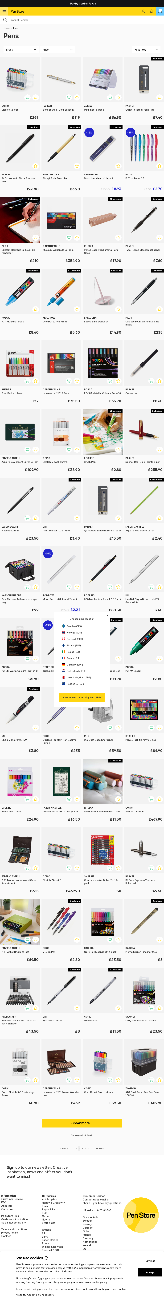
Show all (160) (50, 1250)
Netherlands (90, 1241)
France (87, 1234)
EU (84, 1248)
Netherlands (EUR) (76, 671)
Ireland (87, 1245)
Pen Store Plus (10, 1215)
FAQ (3, 1202)
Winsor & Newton (52, 1246)
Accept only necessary (40, 1294)
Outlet (46, 1216)
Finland (87, 1231)
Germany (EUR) (75, 664)
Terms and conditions (14, 1229)
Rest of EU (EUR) (76, 683)
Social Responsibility (13, 1222)
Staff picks (48, 1222)
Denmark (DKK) (75, 639)
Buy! (70, 99)
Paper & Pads (50, 1209)
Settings (150, 1260)
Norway (87, 1224)
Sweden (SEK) (74, 626)
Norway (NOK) (74, 632)
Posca (45, 1243)
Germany (88, 1238)
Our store (7, 1209)
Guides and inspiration (14, 1219)
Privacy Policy (9, 1232)
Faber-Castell (50, 1240)
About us (6, 1205)
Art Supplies (49, 1199)
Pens (15, 28)
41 (97, 1148)
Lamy (45, 1236)
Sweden (87, 1220)
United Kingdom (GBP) (79, 677)
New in (46, 1219)
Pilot (44, 1233)
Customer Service (12, 1199)
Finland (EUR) (74, 645)
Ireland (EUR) (74, 651)
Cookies (6, 1236)
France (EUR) (73, 658)
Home (7, 28)
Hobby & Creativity (53, 1202)
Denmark (88, 1227)
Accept (150, 1272)
